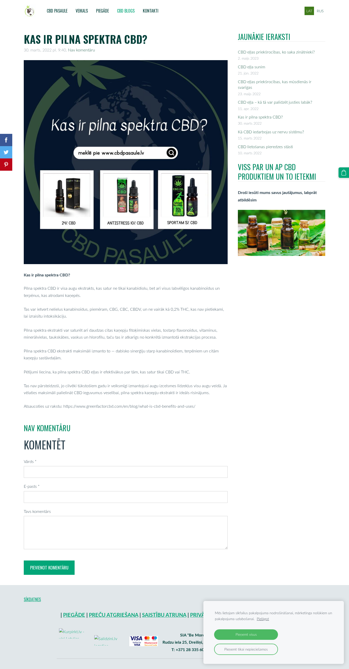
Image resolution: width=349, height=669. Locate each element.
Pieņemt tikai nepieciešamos (246, 649)
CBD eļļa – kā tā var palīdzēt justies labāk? (275, 102)
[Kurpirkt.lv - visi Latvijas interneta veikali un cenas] (74, 652)
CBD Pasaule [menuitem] (57, 11)
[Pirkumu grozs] (344, 172)
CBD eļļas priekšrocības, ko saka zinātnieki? (276, 52)
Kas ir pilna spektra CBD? (260, 117)
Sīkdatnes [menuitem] (32, 599)
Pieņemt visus (246, 634)
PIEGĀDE (74, 614)
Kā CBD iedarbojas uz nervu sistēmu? (271, 132)
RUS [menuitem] (320, 10)
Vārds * (30, 461)
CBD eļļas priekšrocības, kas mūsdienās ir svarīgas (274, 84)
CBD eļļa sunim (251, 67)
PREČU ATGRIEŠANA (113, 614)
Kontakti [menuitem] (150, 11)
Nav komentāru (81, 50)
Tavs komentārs (37, 511)
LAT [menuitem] (309, 10)
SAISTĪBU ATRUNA (164, 614)
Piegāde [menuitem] (102, 11)
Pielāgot (263, 618)
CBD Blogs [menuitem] (126, 11)
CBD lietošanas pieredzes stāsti (265, 146)
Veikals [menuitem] (82, 11)
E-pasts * (32, 486)
